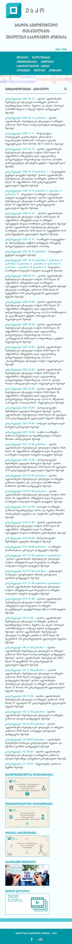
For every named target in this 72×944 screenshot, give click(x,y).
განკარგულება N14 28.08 (19, 547)
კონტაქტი (55, 71)
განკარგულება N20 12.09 (19, 460)
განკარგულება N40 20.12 (19, 99)
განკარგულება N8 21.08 (19, 647)
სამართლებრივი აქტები (33, 67)
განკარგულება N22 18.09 (19, 432)
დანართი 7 (11, 267)
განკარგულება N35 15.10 (19, 191)
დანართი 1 (41, 172)
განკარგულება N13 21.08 (19, 555)
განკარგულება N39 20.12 (19, 118)
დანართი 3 (12, 194)
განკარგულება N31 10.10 (19, 260)
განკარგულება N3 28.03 (19, 739)
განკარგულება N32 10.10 (19, 251)
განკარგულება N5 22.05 (19, 712)
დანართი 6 (54, 264)
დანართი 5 (40, 264)
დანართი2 (54, 555)
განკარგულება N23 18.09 (19, 423)
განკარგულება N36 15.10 (19, 172)
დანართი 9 (39, 267)
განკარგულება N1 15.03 (19, 764)
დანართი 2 (55, 191)
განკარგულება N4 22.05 (19, 724)
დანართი (40, 118)
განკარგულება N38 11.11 (19, 133)
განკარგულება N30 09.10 (20, 276)
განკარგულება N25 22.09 (19, 389)
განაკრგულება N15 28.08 (20, 538)
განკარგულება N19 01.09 (19, 475)
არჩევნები (23, 71)
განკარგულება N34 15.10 (19, 213)
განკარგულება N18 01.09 (19, 491)
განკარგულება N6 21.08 (19, 696)
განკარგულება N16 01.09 (20, 522)
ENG (64, 49)
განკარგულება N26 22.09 (19, 370)
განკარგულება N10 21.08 (20, 599)
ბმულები (39, 71)
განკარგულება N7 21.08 (19, 670)
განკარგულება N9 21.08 (19, 618)
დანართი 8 (25, 267)
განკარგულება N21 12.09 (19, 444)
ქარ (57, 49)
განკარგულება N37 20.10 (19, 149)
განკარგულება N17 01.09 (19, 507)
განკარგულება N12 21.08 (19, 571)
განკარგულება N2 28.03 (19, 752)
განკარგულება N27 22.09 (19, 347)
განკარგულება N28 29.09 (19, 324)
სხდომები (47, 63)
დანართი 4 (25, 264)
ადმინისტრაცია (27, 63)
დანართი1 (41, 555)
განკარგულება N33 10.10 (19, 239)
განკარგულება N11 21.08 (19, 583)
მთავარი (22, 58)
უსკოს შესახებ (41, 58)
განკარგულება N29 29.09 (19, 302)
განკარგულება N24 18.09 (19, 408)
